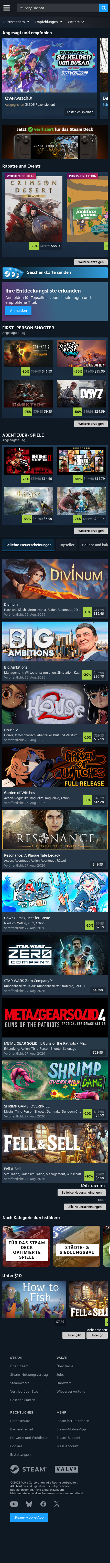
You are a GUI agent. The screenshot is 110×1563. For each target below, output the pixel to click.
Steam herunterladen (73, 1421)
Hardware (64, 1383)
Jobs (60, 1374)
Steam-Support (68, 1438)
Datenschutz (20, 1421)
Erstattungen (20, 1454)
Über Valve (65, 1366)
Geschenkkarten (22, 1400)
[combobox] (58, 8)
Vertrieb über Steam (25, 1391)
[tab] (28, 545)
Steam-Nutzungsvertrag (29, 1374)
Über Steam (19, 1366)
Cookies (16, 1446)
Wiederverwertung (71, 1391)
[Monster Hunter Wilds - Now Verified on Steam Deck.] (55, 142)
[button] (16, 22)
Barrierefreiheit (21, 1429)
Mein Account (68, 1446)
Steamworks (19, 1383)
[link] (33, 213)
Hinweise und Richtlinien (29, 1438)
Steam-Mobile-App (29, 1517)
